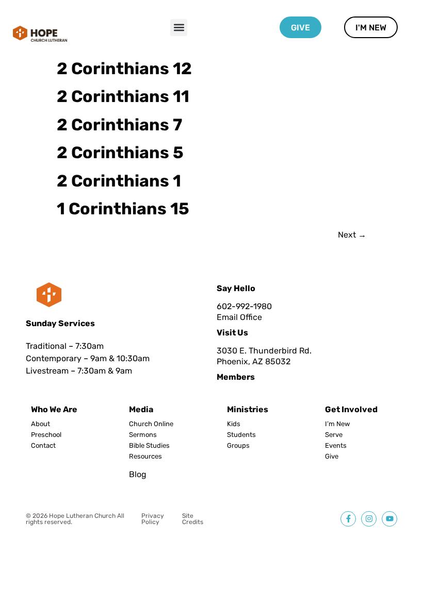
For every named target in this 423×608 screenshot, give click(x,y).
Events (336, 445)
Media (141, 409)
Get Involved (351, 409)
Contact (43, 445)
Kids (233, 424)
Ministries (247, 409)
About (40, 424)
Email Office (239, 317)
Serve (334, 434)
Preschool (46, 434)
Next (352, 235)
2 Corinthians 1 (119, 181)
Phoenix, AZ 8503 (251, 361)
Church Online (151, 424)
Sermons (143, 434)
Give (331, 456)
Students (241, 434)
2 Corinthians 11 (123, 96)
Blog (138, 474)
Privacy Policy (152, 519)
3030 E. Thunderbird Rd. (264, 351)
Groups (238, 445)
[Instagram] (369, 519)
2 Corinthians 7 (119, 124)
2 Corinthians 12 (124, 68)
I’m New (337, 424)
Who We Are (54, 409)
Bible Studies (149, 445)
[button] (178, 27)
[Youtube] (389, 519)
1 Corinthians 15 (123, 208)
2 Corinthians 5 (120, 152)
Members (236, 377)
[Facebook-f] (348, 519)
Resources (145, 456)
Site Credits (192, 519)
